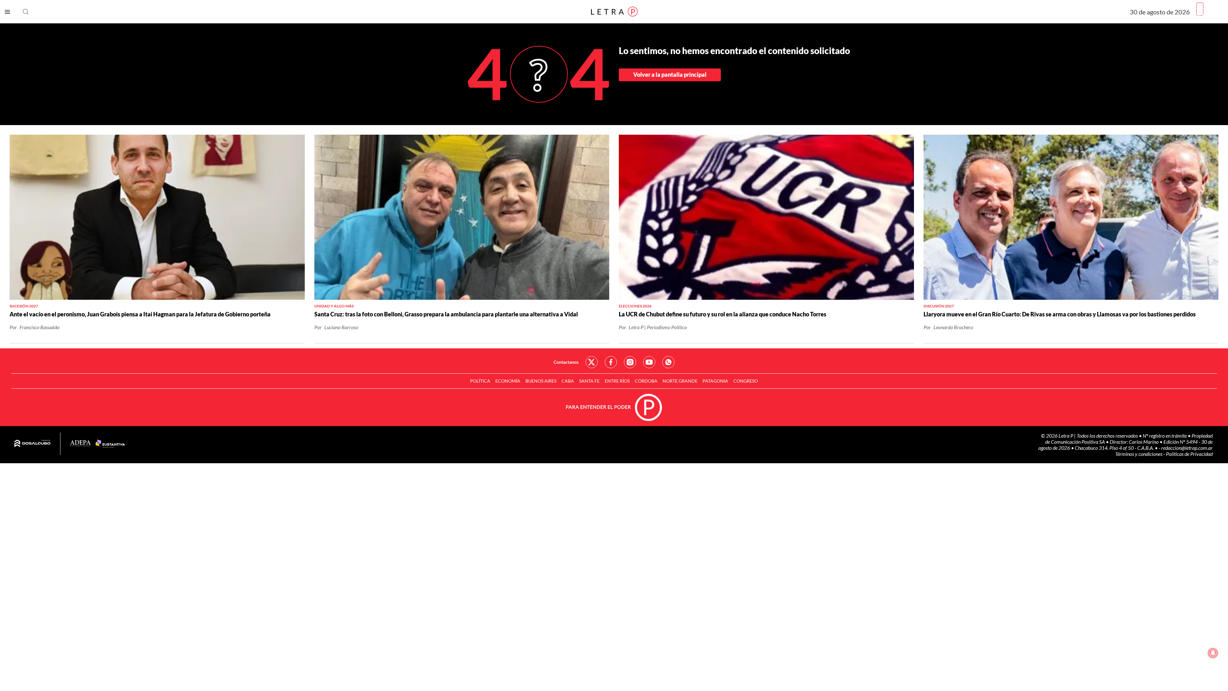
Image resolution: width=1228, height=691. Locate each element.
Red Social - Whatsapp (668, 362)
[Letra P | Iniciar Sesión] (1199, 9)
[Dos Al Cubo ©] (32, 444)
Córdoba (646, 381)
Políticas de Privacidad (1189, 454)
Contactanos (566, 362)
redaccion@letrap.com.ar (1187, 448)
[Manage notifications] (1213, 653)
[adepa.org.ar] (80, 443)
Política (480, 381)
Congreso (745, 381)
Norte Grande (680, 381)
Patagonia (715, 381)
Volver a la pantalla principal (669, 74)
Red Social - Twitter (591, 362)
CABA (568, 381)
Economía (507, 381)
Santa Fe (589, 381)
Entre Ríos (617, 381)
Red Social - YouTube (649, 362)
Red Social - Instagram (630, 362)
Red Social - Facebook (611, 362)
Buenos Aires (540, 381)
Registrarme (1209, 14)
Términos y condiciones (1139, 454)
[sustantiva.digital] (110, 444)
